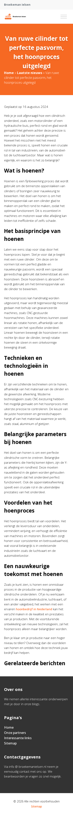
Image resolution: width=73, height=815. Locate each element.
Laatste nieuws (29, 73)
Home (9, 73)
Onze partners (15, 732)
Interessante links (18, 738)
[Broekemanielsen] (15, 17)
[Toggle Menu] (63, 16)
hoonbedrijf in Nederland (34, 609)
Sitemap (10, 743)
